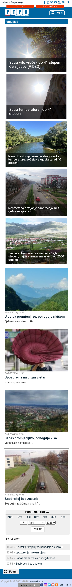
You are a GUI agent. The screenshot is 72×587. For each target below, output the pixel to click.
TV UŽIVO (20, 6)
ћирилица (17, 2)
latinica (6, 2)
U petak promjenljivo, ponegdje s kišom (38, 546)
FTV (69, 584)
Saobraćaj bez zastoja (29, 563)
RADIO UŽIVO (50, 6)
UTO (20, 517)
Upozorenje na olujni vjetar (31, 552)
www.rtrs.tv (36, 581)
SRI (29, 517)
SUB (53, 517)
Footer (13, 571)
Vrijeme (12, 22)
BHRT (63, 584)
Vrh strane (27, 585)
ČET (36, 517)
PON (10, 517)
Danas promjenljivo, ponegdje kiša (35, 558)
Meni (59, 12)
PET (45, 517)
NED (63, 517)
